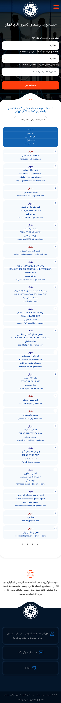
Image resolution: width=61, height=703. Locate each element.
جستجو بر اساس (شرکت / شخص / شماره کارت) (38, 64)
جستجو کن (30, 85)
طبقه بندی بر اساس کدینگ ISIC (45, 38)
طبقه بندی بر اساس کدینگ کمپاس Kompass (39, 51)
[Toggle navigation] (55, 7)
